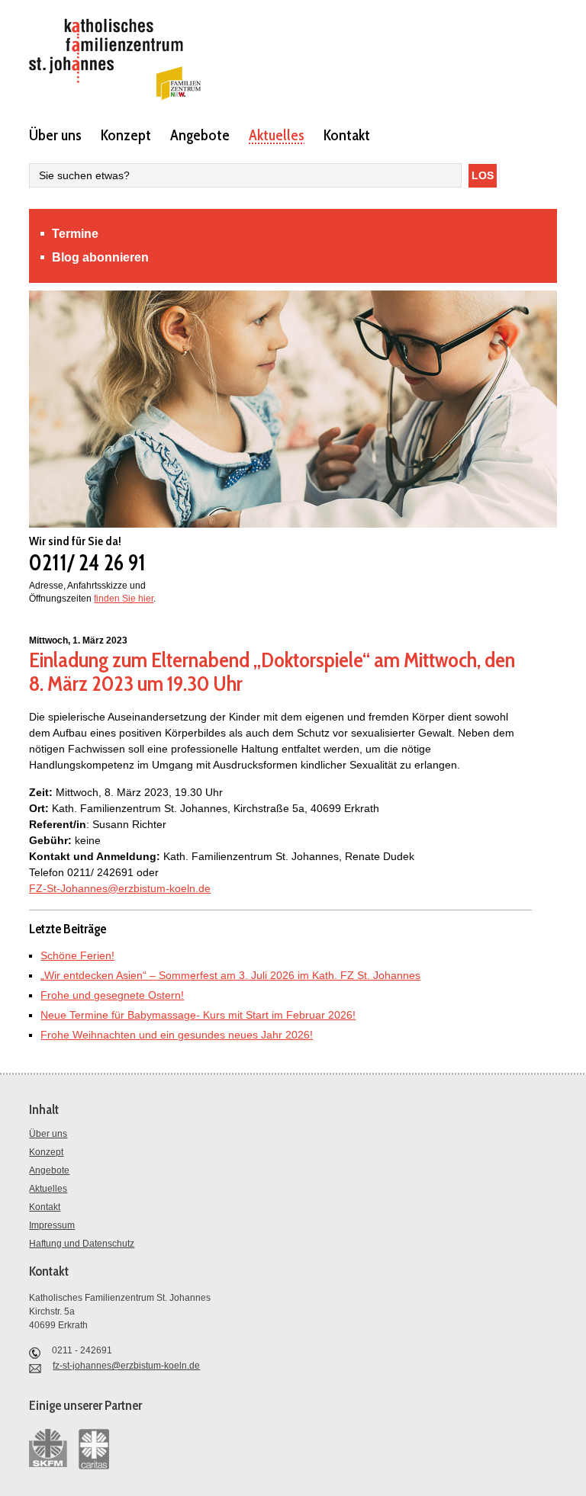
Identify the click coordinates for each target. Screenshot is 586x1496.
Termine (75, 233)
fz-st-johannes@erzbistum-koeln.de (126, 1365)
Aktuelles (276, 134)
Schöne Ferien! (77, 955)
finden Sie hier (123, 598)
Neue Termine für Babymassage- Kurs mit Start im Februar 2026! (198, 1015)
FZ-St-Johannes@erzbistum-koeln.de (120, 888)
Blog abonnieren (100, 257)
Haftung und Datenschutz (81, 1243)
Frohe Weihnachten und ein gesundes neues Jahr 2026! (176, 1035)
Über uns (55, 134)
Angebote (200, 134)
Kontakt (347, 134)
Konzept (126, 134)
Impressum (52, 1225)
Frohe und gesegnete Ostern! (112, 995)
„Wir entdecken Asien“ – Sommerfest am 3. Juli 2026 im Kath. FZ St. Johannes (230, 975)
